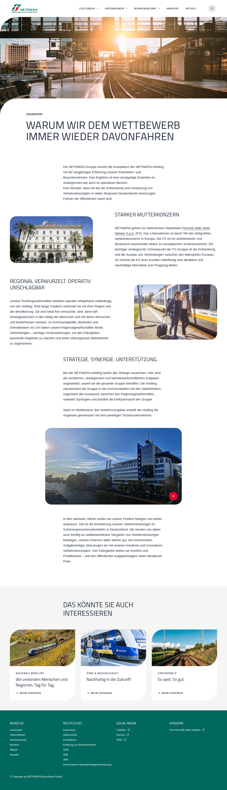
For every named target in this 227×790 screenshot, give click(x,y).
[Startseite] (24, 8)
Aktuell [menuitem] (191, 8)
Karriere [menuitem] (172, 8)
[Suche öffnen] (211, 8)
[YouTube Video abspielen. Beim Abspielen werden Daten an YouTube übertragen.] (173, 496)
